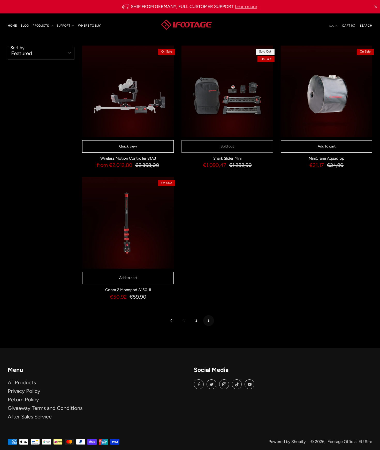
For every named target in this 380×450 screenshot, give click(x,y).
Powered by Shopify (287, 441)
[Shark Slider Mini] (227, 91)
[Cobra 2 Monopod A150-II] (128, 223)
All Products (22, 382)
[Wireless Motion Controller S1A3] (128, 91)
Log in (333, 25)
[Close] (376, 7)
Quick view (128, 146)
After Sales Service (30, 417)
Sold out (227, 146)
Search (366, 25)
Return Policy (23, 399)
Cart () (348, 25)
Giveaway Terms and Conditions (45, 408)
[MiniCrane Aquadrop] (326, 91)
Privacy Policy (24, 391)
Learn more (246, 6)
